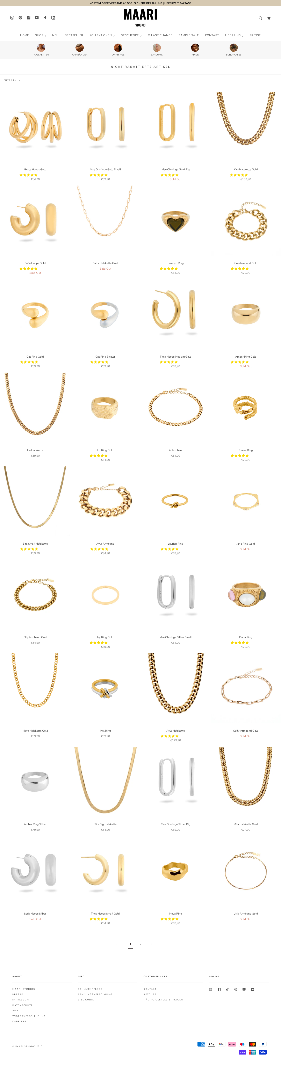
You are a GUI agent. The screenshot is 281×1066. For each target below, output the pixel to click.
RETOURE (150, 994)
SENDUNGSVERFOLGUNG (95, 994)
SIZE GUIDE (86, 999)
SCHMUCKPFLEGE (90, 989)
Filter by (10, 80)
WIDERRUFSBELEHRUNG (29, 1016)
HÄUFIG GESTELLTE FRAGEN (163, 999)
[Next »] (165, 944)
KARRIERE (19, 1021)
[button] (29, 175)
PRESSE (17, 994)
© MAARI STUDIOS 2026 (27, 1046)
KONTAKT (150, 989)
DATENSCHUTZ (22, 1005)
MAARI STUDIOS (23, 989)
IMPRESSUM (20, 999)
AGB (15, 1010)
